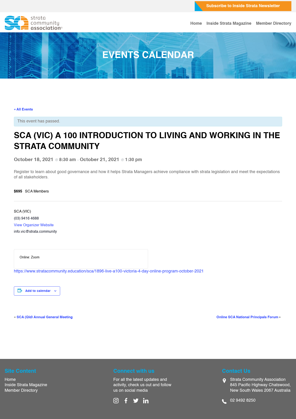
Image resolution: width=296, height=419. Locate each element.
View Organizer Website (34, 225)
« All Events (23, 109)
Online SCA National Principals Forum (248, 317)
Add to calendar (37, 291)
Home (196, 23)
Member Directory (273, 23)
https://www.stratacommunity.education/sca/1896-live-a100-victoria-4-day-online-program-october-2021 (109, 271)
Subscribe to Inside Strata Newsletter (243, 6)
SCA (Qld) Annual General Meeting (43, 317)
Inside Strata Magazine (229, 23)
